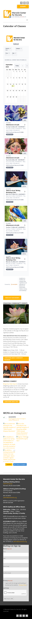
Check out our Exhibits (12, 298)
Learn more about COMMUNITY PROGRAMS (13, 358)
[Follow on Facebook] (21, 3)
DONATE (23, 6)
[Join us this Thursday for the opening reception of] (22, 429)
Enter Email (6, 566)
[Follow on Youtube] (27, 3)
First (4, 551)
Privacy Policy (22, 585)
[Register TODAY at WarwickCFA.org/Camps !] (22, 442)
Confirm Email (7, 573)
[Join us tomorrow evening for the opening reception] (9, 429)
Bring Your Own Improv (10, 384)
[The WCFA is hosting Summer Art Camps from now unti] (9, 455)
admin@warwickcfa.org (10, 497)
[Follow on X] (20, 615)
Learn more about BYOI (11, 401)
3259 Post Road (7, 484)
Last (4, 558)
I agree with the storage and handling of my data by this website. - (16, 584)
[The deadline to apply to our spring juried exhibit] (9, 442)
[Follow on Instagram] (24, 3)
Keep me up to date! (8, 598)
